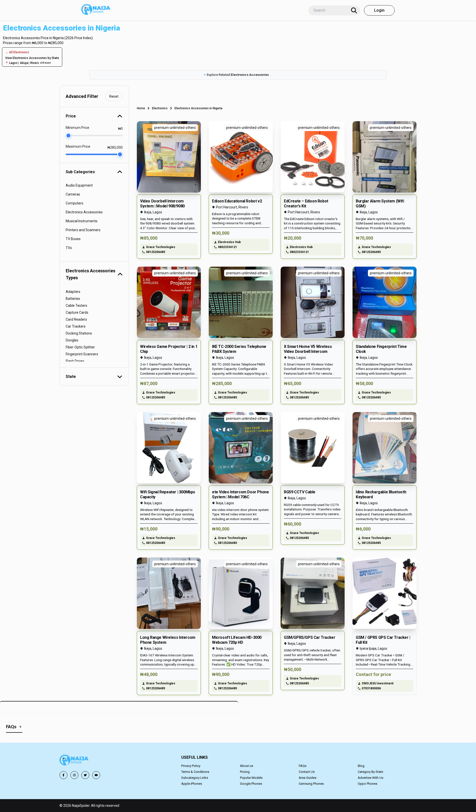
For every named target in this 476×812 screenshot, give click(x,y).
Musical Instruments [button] (81, 221)
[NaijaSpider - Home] (74, 761)
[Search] (354, 10)
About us (246, 766)
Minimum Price (77, 128)
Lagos (13, 63)
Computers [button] (74, 203)
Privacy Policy (190, 766)
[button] (238, 74)
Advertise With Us (370, 778)
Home (141, 108)
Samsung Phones (311, 783)
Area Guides (307, 778)
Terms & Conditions (195, 772)
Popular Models (251, 778)
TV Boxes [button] (73, 239)
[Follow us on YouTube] (96, 775)
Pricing (245, 772)
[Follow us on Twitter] (85, 775)
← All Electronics (17, 52)
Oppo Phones (367, 783)
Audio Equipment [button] (79, 185)
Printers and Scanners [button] (83, 230)
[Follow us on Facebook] (63, 775)
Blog (361, 766)
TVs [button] (69, 248)
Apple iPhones (191, 783)
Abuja (24, 63)
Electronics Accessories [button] (84, 212)
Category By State (370, 772)
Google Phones (251, 783)
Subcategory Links (194, 778)
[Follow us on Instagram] (74, 775)
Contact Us (307, 772)
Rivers (34, 63)
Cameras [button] (73, 194)
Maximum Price (78, 146)
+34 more (45, 62)
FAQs (302, 766)
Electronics (160, 108)
